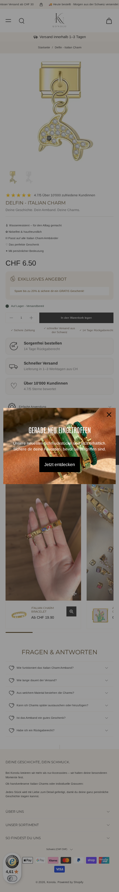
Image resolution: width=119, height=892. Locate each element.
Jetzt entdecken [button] (59, 464)
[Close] (109, 414)
